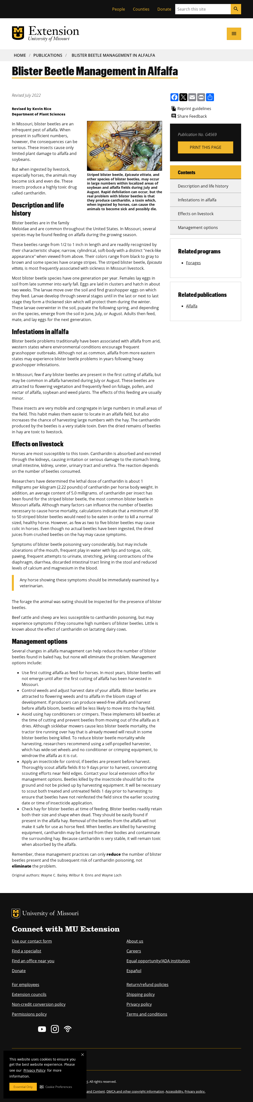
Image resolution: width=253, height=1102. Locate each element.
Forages (193, 263)
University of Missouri (50, 914)
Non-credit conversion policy (38, 1004)
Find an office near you (33, 961)
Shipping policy (140, 994)
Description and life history (203, 186)
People (118, 9)
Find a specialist (26, 951)
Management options (198, 227)
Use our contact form (32, 941)
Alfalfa (191, 306)
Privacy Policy (34, 1070)
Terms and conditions (146, 1014)
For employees (25, 984)
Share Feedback (192, 116)
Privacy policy (139, 1004)
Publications (47, 55)
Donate (164, 9)
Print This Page (205, 147)
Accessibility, (175, 1091)
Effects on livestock (195, 213)
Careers (133, 951)
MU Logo (16, 913)
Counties (141, 9)
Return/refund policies (147, 984)
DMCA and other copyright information (135, 1091)
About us (134, 941)
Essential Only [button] (23, 1087)
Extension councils (29, 994)
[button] (56, 1087)
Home (20, 55)
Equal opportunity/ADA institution (158, 961)
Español (133, 970)
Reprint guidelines (194, 108)
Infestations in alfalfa (197, 200)
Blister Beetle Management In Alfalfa (113, 55)
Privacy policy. (195, 1091)
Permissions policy (29, 1014)
